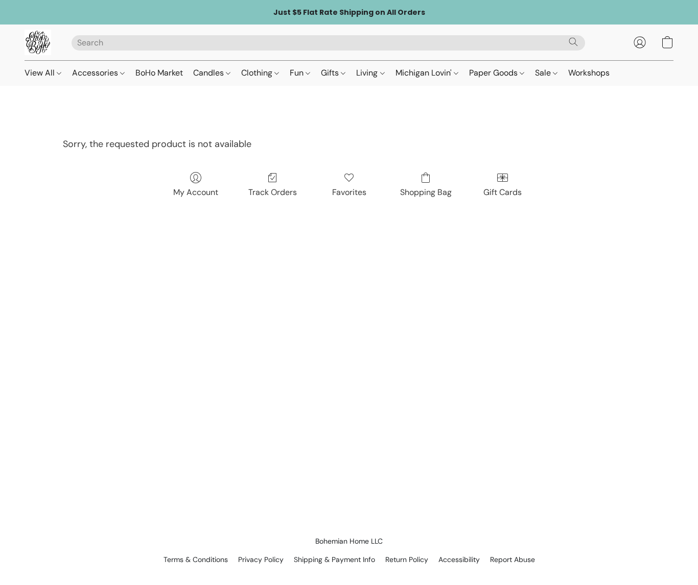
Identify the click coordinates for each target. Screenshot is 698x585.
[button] (38, 42)
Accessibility (459, 559)
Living (368, 72)
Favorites (349, 192)
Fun (298, 72)
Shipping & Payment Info (334, 559)
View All (41, 72)
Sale (544, 72)
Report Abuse (512, 559)
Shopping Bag (426, 192)
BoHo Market (159, 72)
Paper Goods (494, 72)
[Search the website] (573, 42)
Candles (209, 72)
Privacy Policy (261, 559)
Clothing (257, 72)
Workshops (589, 72)
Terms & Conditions (196, 559)
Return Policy (406, 559)
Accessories (96, 72)
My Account (195, 192)
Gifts (331, 72)
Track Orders (272, 192)
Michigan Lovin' (424, 72)
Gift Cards (502, 192)
